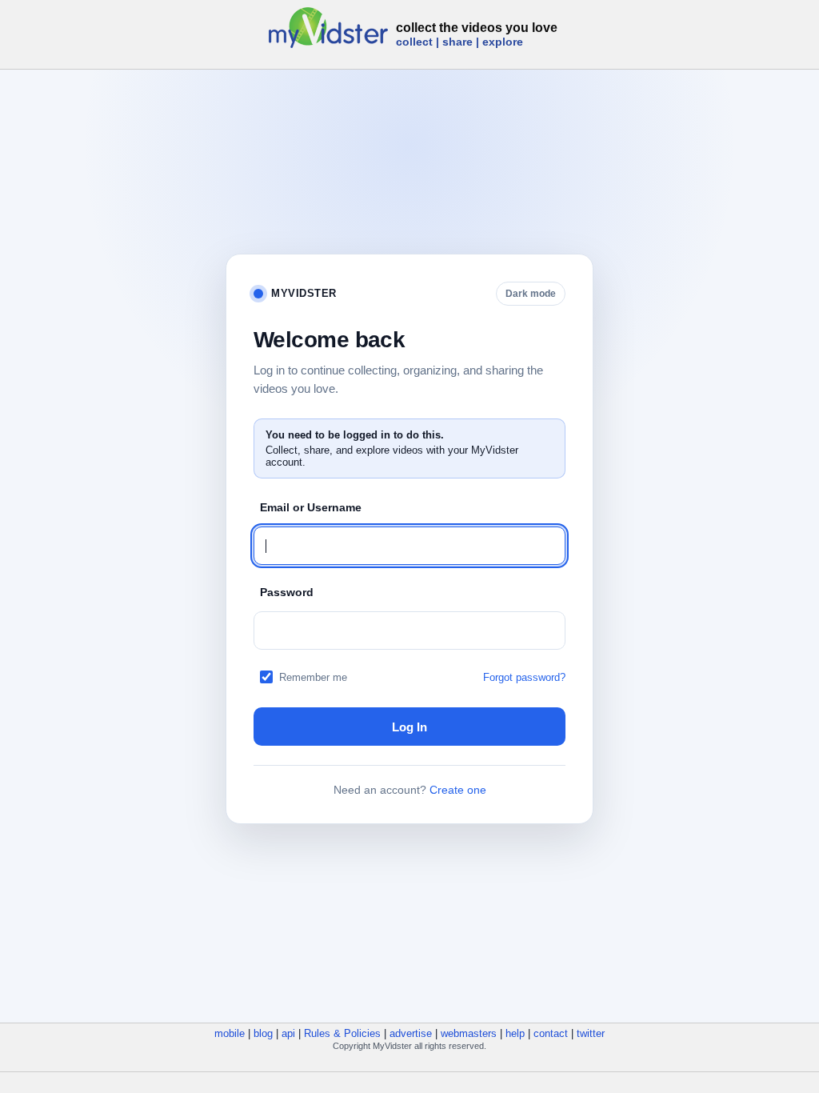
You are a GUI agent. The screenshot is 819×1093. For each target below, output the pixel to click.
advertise (411, 1033)
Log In (409, 727)
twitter (591, 1033)
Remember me (313, 677)
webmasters (469, 1033)
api (288, 1033)
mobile (229, 1033)
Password (287, 592)
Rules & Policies (342, 1033)
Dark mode (530, 293)
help (515, 1033)
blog (263, 1033)
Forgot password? (524, 677)
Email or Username (311, 507)
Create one (457, 789)
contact (550, 1033)
